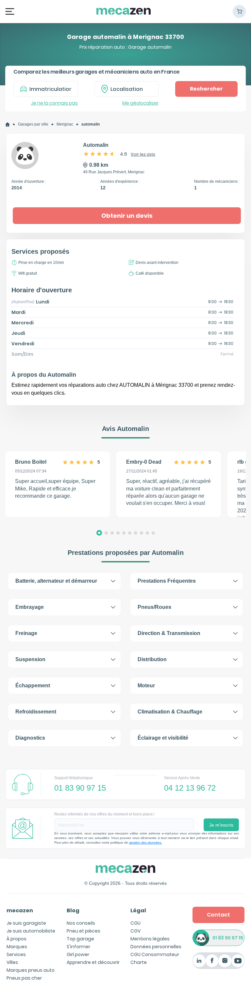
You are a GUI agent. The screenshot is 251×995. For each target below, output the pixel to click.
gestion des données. (145, 842)
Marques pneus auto (31, 970)
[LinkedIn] (199, 960)
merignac (65, 124)
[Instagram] (224, 960)
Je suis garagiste (26, 923)
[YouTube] (237, 960)
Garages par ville (33, 124)
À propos (16, 938)
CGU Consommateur (154, 954)
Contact (218, 914)
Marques (17, 946)
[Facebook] (212, 960)
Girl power (78, 954)
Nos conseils (81, 923)
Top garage (80, 938)
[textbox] (131, 89)
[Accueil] (7, 124)
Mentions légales (150, 938)
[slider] (99, 154)
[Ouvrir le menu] (9, 11)
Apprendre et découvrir (93, 962)
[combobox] (126, 89)
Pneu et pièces (83, 931)
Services (16, 954)
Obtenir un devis (127, 216)
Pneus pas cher (24, 978)
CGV (135, 931)
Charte (138, 962)
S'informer (78, 946)
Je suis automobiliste (31, 931)
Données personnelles (155, 946)
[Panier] (239, 11)
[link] (7, 124)
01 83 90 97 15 (227, 938)
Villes (12, 962)
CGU (135, 923)
